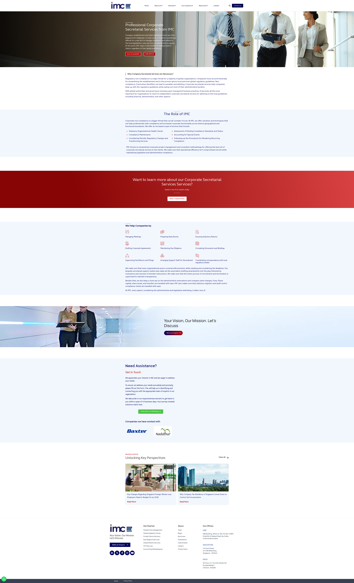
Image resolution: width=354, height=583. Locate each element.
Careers (216, 6)
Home (147, 6)
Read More (131, 502)
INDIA (205, 559)
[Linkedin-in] (112, 553)
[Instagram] (127, 553)
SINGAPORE (208, 544)
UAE (204, 530)
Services (171, 6)
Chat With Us (149, 54)
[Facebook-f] (122, 553)
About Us (158, 6)
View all (222, 457)
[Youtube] (132, 553)
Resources (202, 6)
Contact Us (237, 6)
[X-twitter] (117, 553)
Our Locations (187, 6)
